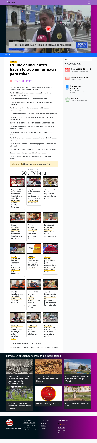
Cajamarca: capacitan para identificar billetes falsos (33, 329)
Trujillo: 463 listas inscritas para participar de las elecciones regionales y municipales (34, 196)
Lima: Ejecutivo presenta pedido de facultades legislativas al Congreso (16, 231)
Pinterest (43, 428)
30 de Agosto (27, 164)
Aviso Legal (26, 427)
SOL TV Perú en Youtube (34, 344)
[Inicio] (6, 54)
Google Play (61, 430)
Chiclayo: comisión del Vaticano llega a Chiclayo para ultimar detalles (50, 330)
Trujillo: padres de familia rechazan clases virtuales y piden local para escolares (15, 265)
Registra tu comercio (29, 423)
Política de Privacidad (29, 430)
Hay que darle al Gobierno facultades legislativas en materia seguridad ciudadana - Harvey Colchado (17, 198)
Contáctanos (27, 420)
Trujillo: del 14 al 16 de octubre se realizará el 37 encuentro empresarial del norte (34, 231)
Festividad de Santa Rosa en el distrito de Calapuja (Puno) (77, 378)
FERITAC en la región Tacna (47, 403)
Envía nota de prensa (29, 425)
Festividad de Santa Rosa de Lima (77, 404)
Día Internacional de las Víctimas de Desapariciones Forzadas (19, 405)
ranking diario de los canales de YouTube (28, 347)
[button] (89, 2)
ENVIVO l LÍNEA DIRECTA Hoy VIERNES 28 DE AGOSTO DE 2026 (33, 261)
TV (9, 54)
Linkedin (43, 426)
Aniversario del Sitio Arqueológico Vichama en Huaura (47, 378)
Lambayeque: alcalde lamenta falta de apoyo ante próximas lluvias (17, 332)
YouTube (43, 433)
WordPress (61, 432)
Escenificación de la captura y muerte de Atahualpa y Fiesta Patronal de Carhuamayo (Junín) (19, 379)
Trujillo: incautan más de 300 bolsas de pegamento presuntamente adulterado (50, 298)
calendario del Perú (43, 164)
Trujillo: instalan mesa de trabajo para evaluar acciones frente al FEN (17, 297)
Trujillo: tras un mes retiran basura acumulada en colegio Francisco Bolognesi (34, 299)
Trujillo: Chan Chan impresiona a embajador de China (50, 193)
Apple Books (61, 428)
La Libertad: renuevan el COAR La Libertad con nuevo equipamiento (50, 230)
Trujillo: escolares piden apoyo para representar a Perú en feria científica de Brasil (50, 264)
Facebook (43, 423)
